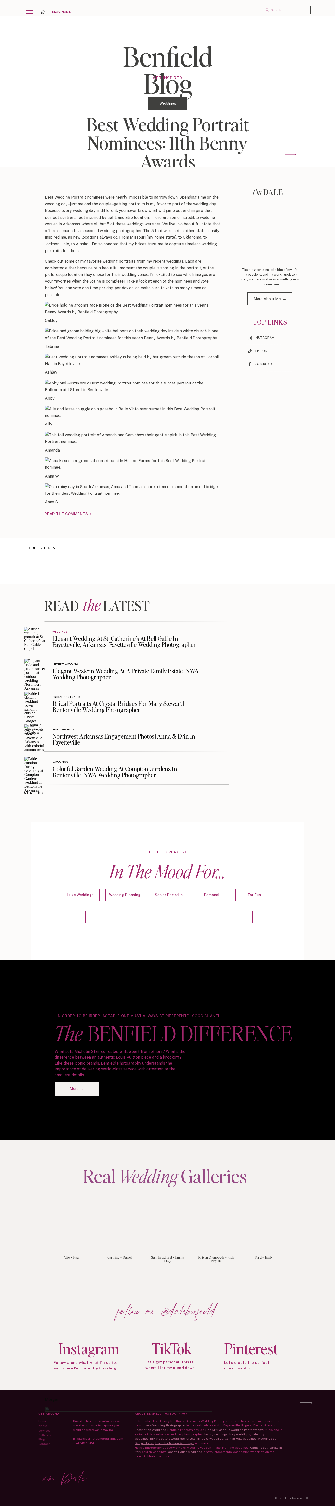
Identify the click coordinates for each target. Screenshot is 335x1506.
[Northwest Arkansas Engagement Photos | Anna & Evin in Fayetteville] (35, 735)
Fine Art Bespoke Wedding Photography (234, 1430)
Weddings (167, 103)
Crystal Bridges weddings (204, 1438)
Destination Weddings (150, 1430)
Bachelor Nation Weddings (174, 1443)
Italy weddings (239, 1434)
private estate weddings (167, 1438)
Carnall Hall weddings (241, 1438)
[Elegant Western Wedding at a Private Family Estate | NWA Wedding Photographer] (35, 669)
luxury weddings (216, 1434)
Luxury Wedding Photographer (164, 1425)
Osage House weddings (185, 1452)
